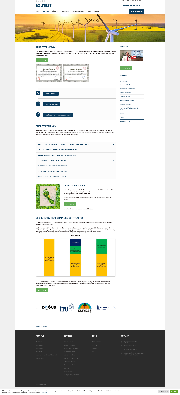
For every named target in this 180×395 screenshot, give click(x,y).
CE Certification (124, 81)
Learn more (44, 392)
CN (133, 1)
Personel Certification (70, 365)
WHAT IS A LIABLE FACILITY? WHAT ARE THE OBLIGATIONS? (57, 155)
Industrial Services (125, 96)
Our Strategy (39, 348)
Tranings (94, 345)
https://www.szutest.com (131, 342)
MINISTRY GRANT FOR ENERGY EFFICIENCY (52, 176)
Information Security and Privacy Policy (47, 355)
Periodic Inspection (125, 92)
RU (130, 1)
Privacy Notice (40, 358)
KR (135, 1)
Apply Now (42, 60)
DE (140, 1)
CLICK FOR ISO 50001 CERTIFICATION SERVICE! (53, 166)
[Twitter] (39, 1)
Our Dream (39, 342)
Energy (122, 117)
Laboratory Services (125, 104)
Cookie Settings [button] (163, 391)
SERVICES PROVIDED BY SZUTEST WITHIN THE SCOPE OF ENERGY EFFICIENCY (63, 144)
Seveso (94, 348)
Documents (39, 351)
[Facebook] (37, 1)
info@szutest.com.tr (130, 345)
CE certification (68, 342)
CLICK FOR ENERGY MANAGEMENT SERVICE (52, 160)
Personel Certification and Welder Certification (130, 109)
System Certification (126, 85)
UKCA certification (125, 121)
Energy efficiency (69, 371)
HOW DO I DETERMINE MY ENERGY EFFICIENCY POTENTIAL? (57, 150)
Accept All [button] (174, 391)
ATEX (93, 351)
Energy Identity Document (71, 375)
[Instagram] (43, 1)
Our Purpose (39, 345)
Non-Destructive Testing (127, 100)
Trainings (122, 114)
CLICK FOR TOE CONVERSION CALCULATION (52, 171)
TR (123, 1)
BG (128, 1)
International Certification (127, 89)
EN (125, 1)
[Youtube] (45, 1)
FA (137, 1)
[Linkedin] (41, 1)
